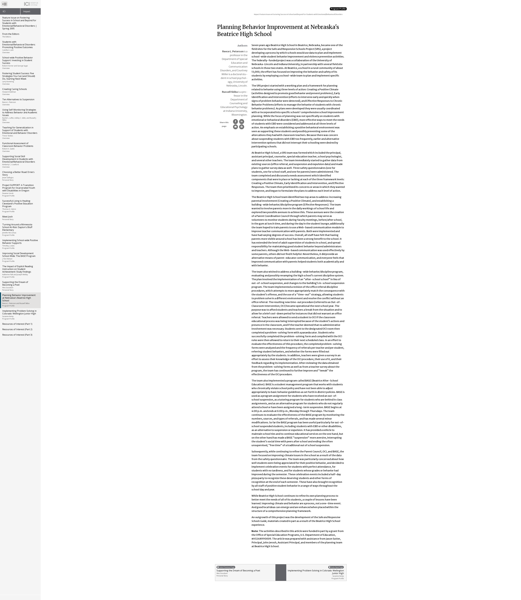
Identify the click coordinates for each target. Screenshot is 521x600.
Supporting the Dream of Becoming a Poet (15, 286)
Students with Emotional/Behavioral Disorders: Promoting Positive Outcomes (18, 47)
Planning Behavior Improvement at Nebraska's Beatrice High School (19, 300)
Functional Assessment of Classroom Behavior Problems (17, 147)
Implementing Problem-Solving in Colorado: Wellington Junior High (19, 314)
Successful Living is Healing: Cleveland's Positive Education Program (17, 206)
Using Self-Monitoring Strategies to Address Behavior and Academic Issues (19, 116)
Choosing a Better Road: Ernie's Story (18, 176)
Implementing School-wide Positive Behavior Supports (20, 244)
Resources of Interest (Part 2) (17, 329)
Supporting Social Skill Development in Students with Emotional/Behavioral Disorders (18, 161)
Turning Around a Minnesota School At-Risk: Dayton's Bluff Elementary (17, 229)
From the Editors (10, 35)
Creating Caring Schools (14, 91)
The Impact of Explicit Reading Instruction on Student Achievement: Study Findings (17, 271)
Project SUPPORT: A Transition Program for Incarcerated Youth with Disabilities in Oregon (18, 190)
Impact (26, 11)
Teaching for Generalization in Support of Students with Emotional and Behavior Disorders (19, 132)
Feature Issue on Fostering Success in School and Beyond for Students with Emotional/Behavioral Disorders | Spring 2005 (19, 23)
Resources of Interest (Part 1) (17, 323)
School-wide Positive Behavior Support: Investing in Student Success (17, 62)
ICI (4, 11)
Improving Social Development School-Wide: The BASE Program (18, 257)
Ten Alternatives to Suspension (18, 102)
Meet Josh (7, 218)
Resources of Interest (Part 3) (17, 334)
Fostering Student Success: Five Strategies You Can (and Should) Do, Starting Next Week (18, 78)
